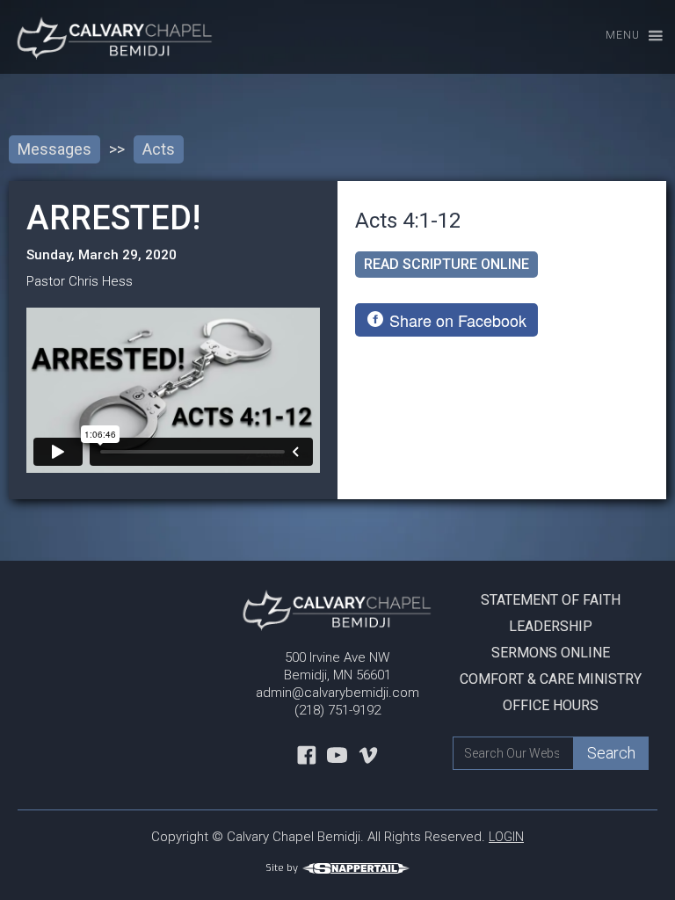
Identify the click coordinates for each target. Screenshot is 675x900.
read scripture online (446, 264)
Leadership (550, 626)
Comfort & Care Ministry (551, 679)
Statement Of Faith (551, 600)
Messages (54, 149)
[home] (108, 37)
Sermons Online (550, 652)
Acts (158, 149)
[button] (626, 36)
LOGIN (506, 837)
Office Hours (551, 705)
